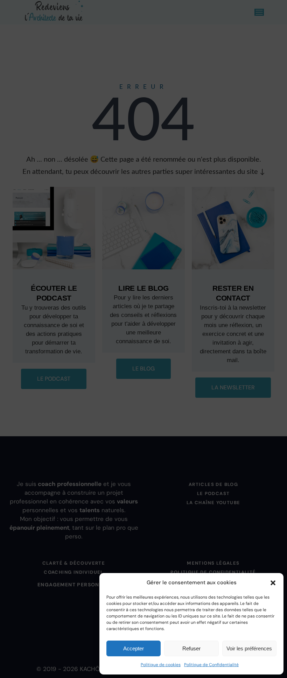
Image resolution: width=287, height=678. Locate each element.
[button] (273, 582)
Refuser (191, 648)
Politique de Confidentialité (211, 665)
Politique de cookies (161, 665)
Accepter (133, 648)
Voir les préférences (249, 648)
